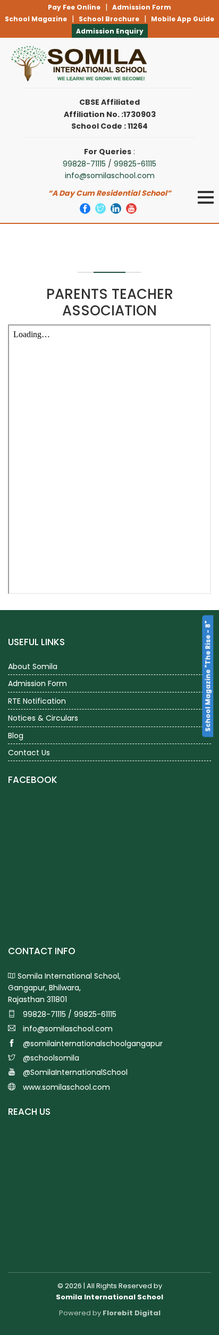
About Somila (32, 666)
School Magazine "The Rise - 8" (207, 676)
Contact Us (29, 752)
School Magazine (36, 18)
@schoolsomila (50, 1058)
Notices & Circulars (43, 718)
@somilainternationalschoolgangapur (92, 1043)
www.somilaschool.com (65, 1087)
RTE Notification (37, 701)
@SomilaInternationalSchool (74, 1072)
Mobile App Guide (182, 18)
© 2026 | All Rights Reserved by (109, 1291)
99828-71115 (84, 163)
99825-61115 (135, 163)
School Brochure (109, 18)
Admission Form (141, 7)
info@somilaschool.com (110, 175)
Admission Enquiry (110, 31)
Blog (15, 735)
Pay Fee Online (74, 7)
